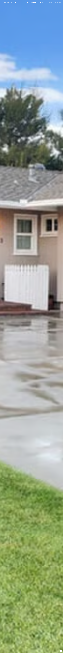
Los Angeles (9, 2)
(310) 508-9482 (58, 2)
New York (16, 2)
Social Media (41, 2)
